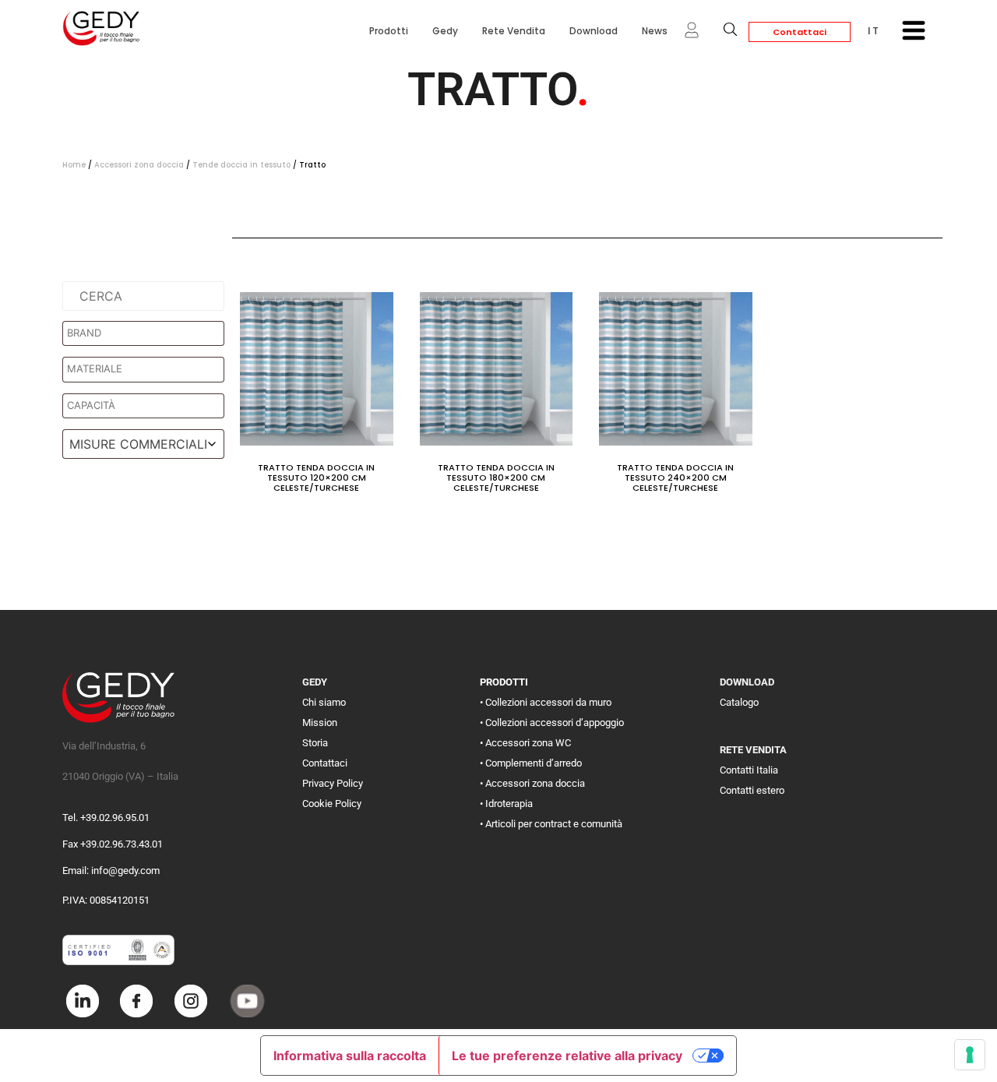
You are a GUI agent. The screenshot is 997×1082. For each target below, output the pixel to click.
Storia (315, 743)
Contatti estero (752, 790)
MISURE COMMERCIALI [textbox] (138, 444)
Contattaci (799, 32)
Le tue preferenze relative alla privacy (567, 1055)
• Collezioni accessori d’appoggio (552, 722)
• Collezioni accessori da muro (545, 702)
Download (593, 30)
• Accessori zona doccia (532, 783)
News (655, 30)
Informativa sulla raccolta (349, 1055)
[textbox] (147, 333)
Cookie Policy (331, 803)
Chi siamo (324, 702)
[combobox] (143, 444)
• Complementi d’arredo (531, 763)
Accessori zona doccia (139, 165)
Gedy (445, 30)
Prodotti (388, 30)
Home (74, 165)
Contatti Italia (749, 770)
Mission (319, 722)
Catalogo (739, 702)
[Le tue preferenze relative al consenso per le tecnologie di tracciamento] (970, 1055)
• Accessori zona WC (525, 743)
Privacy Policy (332, 783)
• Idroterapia (506, 803)
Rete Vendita (513, 30)
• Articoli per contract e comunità (551, 824)
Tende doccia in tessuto (241, 165)
